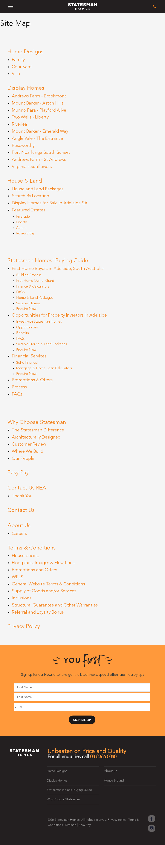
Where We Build (27, 451)
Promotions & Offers (32, 380)
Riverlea (19, 124)
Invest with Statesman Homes (39, 321)
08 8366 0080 (103, 756)
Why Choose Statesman (37, 422)
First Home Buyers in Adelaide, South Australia (58, 269)
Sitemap (70, 825)
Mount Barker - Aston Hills (38, 103)
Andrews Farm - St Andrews (39, 160)
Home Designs (25, 52)
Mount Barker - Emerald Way (40, 131)
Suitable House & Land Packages (41, 344)
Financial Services (29, 356)
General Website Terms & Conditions (48, 584)
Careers (19, 534)
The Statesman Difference (38, 430)
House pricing (25, 556)
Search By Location (30, 196)
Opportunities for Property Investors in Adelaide (59, 315)
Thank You (22, 496)
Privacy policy (117, 819)
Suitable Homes (28, 303)
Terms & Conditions (32, 548)
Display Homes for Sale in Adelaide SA (49, 203)
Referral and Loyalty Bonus (38, 612)
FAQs (20, 292)
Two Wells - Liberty (30, 117)
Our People (23, 459)
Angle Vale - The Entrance (37, 139)
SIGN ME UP (82, 720)
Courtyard (22, 67)
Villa (16, 74)
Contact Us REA (27, 488)
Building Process (28, 275)
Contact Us (21, 510)
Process (19, 387)
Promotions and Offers (34, 570)
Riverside (23, 217)
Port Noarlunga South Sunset (41, 153)
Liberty (21, 222)
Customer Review (29, 444)
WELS (17, 577)
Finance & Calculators (32, 286)
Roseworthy (23, 146)
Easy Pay (18, 473)
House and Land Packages (37, 189)
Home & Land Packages (34, 298)
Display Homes (26, 88)
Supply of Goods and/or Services (44, 591)
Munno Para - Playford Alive (39, 110)
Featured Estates (28, 210)
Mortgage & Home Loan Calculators (44, 368)
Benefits (22, 333)
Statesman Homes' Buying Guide (48, 260)
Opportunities (27, 327)
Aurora (21, 228)
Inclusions (21, 598)
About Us (19, 525)
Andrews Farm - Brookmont (39, 96)
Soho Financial (27, 363)
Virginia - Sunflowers (32, 167)
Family (18, 60)
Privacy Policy (24, 626)
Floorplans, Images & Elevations (43, 563)
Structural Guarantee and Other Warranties (55, 605)
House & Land (25, 181)
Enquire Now (26, 309)
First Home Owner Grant (35, 281)
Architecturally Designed (36, 437)
